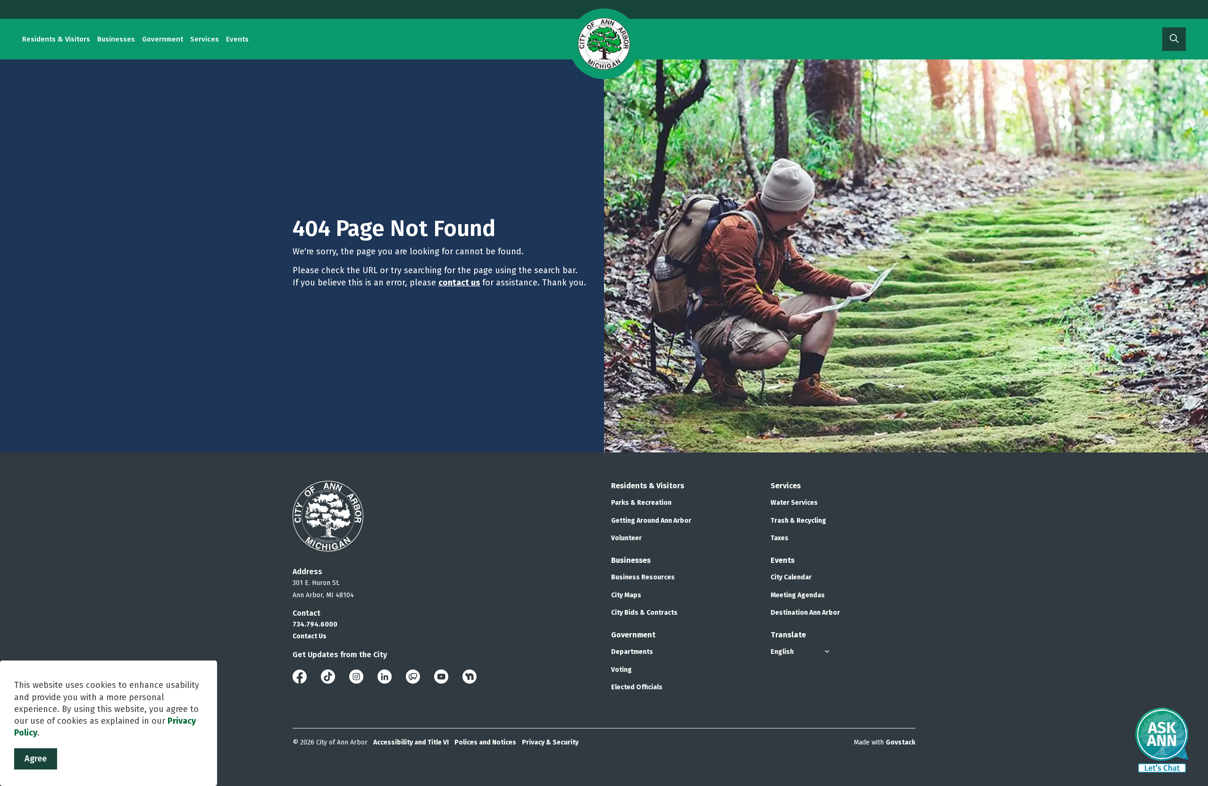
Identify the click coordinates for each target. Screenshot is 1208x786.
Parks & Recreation (641, 503)
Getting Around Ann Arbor (651, 521)
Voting (621, 670)
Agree (36, 758)
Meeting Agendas (798, 595)
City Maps (626, 595)
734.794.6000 (315, 624)
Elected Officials (637, 687)
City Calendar (791, 577)
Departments (632, 652)
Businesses (116, 39)
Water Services (794, 503)
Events (237, 39)
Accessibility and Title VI (411, 742)
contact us (459, 282)
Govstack (900, 742)
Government (162, 39)
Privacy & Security (550, 742)
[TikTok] (328, 675)
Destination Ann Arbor (805, 613)
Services (204, 39)
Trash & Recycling (798, 521)
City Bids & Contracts (644, 613)
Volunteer (626, 538)
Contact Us (310, 636)
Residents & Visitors (56, 39)
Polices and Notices (485, 742)
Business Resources (643, 577)
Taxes (780, 538)
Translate (788, 634)
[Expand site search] (1174, 39)
